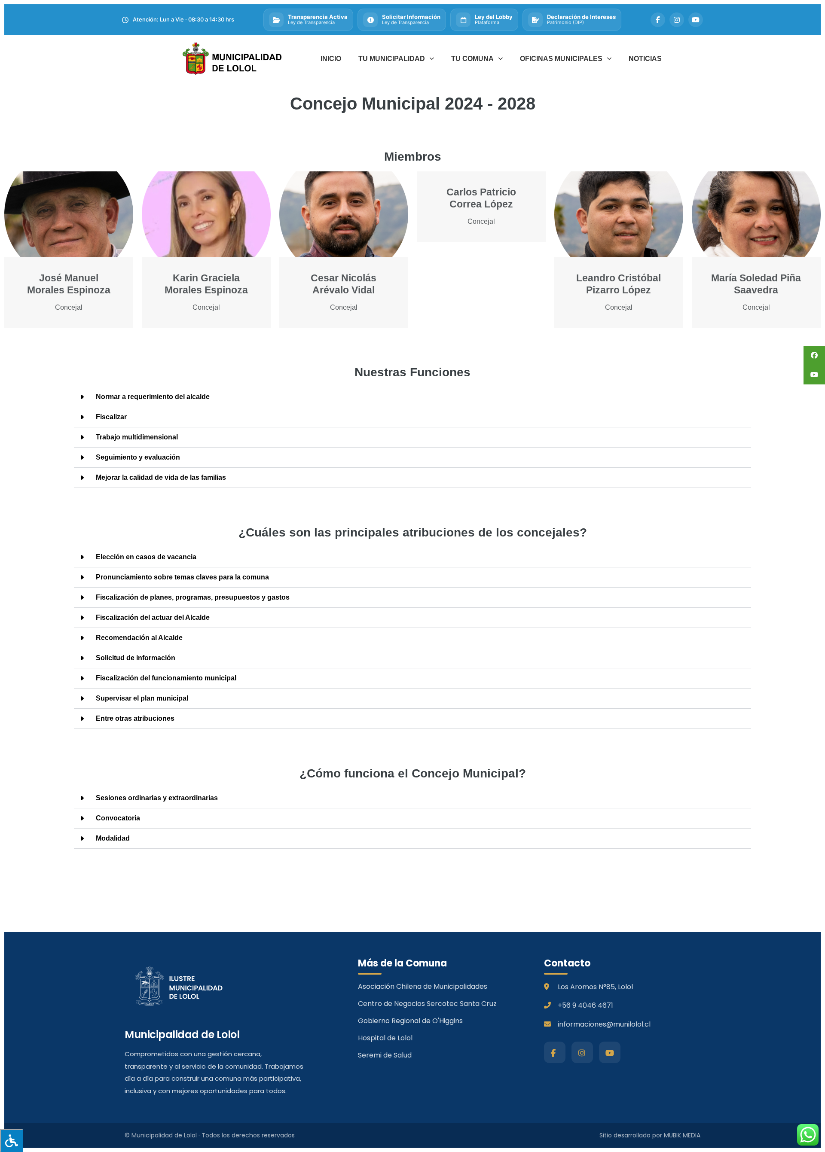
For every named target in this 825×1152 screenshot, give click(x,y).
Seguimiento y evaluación (138, 457)
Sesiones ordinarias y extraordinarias (157, 798)
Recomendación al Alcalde (139, 637)
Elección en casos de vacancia (146, 557)
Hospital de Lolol (385, 1038)
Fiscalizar (111, 417)
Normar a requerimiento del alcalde (153, 396)
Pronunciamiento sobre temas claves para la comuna (182, 577)
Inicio (331, 58)
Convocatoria (118, 818)
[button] (412, 397)
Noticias (645, 58)
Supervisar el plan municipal (142, 698)
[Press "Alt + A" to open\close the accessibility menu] (11, 1140)
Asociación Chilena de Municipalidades (422, 986)
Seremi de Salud (385, 1055)
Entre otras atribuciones (135, 718)
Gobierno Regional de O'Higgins (410, 1021)
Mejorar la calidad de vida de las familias (161, 477)
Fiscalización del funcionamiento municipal (166, 678)
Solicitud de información (135, 657)
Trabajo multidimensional (137, 437)
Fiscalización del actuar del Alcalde (153, 617)
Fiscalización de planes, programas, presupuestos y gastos (193, 597)
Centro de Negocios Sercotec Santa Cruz (427, 1004)
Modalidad (113, 838)
